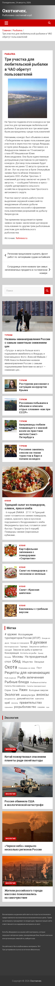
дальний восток (25, 698)
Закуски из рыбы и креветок (27, 650)
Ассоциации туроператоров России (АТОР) (22, 636)
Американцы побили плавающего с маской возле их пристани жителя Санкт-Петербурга (33, 431)
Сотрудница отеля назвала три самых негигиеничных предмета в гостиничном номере (26, 269)
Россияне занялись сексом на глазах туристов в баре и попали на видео (31, 454)
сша (47, 707)
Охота (11, 667)
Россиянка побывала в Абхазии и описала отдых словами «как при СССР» (34, 407)
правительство (30, 702)
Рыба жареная (10, 678)
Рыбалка (10, 54)
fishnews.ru (21, 238)
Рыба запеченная (30, 677)
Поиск (47, 290)
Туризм (8, 335)
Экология (12, 695)
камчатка (39, 698)
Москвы (17, 656)
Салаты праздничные (36, 686)
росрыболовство (25, 706)
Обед (16, 661)
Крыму (40, 653)
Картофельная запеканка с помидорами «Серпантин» (28, 553)
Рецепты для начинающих (27, 673)
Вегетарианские (12, 647)
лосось (14, 703)
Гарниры (24, 646)
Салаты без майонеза (15, 686)
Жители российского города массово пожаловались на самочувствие (23, 894)
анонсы (42, 695)
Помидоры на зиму (26, 668)
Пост (39, 667)
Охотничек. (14, 10)
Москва (8, 657)
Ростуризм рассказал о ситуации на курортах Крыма (34, 387)
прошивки (9, 707)
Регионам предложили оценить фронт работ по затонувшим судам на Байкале (29, 255)
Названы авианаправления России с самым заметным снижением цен (27, 342)
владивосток (10, 699)
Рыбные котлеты (38, 682)
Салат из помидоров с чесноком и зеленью (33, 572)
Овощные (39, 662)
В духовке (38, 642)
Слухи (8, 690)
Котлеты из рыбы (28, 653)
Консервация (12, 653)
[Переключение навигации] (6, 23)
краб (7, 702)
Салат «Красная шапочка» (29, 591)
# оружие (11, 634)
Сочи (15, 690)
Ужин (23, 690)
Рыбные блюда (17, 682)
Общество (27, 661)
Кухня (8, 501)
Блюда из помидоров (20, 643)
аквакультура (28, 695)
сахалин (41, 707)
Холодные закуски (38, 690)
